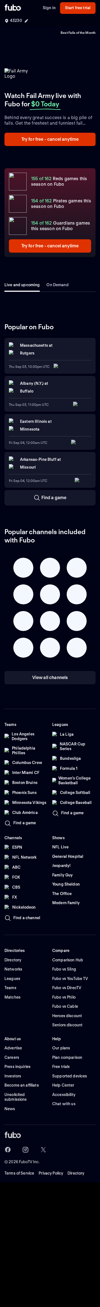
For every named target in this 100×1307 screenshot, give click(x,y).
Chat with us (64, 1104)
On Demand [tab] (57, 285)
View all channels (50, 677)
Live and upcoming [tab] (22, 285)
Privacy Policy (51, 1173)
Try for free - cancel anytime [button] (50, 139)
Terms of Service (19, 1173)
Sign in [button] (49, 8)
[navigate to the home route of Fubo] (12, 8)
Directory (76, 1173)
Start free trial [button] (78, 8)
